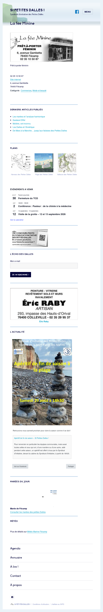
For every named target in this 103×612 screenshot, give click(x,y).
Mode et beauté (39, 90)
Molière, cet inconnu (22, 123)
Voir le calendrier (16, 220)
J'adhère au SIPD (57, 604)
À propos (16, 585)
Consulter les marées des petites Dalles (28, 512)
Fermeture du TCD (28, 198)
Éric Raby (44, 321)
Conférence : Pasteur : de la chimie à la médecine (44, 206)
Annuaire (16, 557)
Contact (15, 576)
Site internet (15, 79)
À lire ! (14, 567)
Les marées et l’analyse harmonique (29, 116)
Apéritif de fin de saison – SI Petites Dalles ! (31, 438)
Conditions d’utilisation (41, 604)
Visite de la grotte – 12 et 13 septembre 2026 (42, 214)
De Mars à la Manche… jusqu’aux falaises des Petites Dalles (40, 130)
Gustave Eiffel (19, 120)
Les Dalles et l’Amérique (23, 127)
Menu (88, 11)
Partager (71, 466)
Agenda (15, 548)
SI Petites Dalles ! (27, 10)
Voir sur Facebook (20, 466)
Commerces (26, 90)
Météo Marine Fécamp (37, 531)
